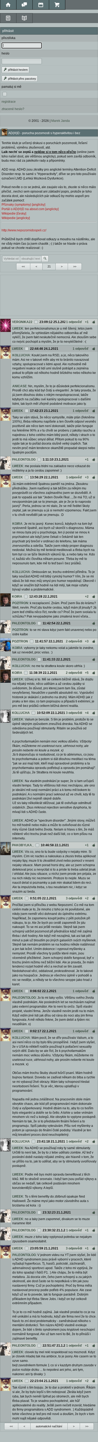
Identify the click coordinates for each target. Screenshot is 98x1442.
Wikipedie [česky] (14, 213)
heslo (5, 53)
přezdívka (8, 38)
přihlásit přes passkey (21, 78)
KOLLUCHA (21, 355)
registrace (9, 101)
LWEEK (17, 328)
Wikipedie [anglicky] (16, 218)
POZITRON (20, 603)
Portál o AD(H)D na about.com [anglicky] (30, 209)
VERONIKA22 (22, 322)
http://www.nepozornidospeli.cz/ (24, 230)
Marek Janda (60, 121)
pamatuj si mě (11, 87)
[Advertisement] (49, 294)
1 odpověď (74, 322)
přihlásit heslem (17, 69)
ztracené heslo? (13, 109)
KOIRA (17, 524)
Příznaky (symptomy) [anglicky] (23, 204)
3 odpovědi (74, 713)
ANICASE (19, 386)
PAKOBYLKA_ (23, 845)
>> (74, 266)
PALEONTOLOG (24, 459)
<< (23, 266)
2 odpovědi (74, 641)
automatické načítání (49, 1426)
